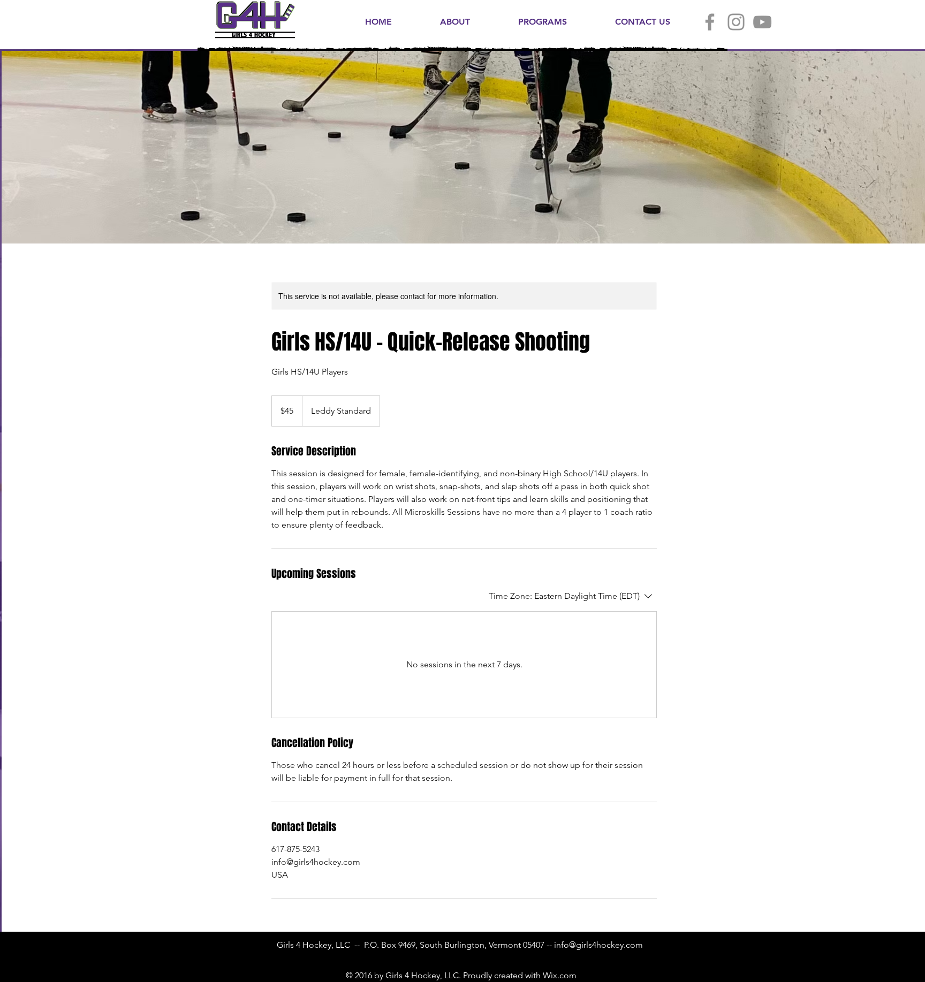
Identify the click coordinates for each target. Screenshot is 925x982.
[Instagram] (736, 22)
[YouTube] (762, 22)
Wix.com (560, 975)
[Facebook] (710, 22)
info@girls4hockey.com (598, 945)
